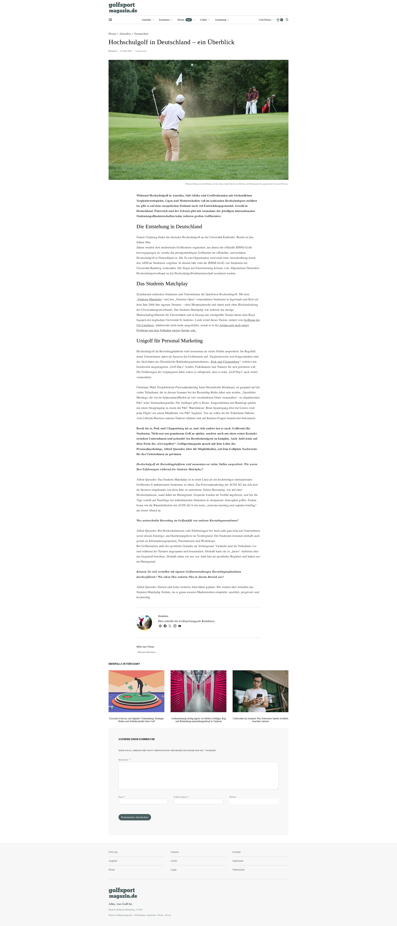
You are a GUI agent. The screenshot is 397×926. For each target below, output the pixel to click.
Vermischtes (141, 34)
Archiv (174, 860)
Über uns (113, 852)
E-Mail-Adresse (181, 796)
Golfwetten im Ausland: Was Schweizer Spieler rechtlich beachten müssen (260, 720)
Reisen (184, 19)
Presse (112, 869)
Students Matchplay (150, 299)
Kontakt (237, 852)
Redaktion (113, 50)
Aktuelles (146, 19)
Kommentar (123, 759)
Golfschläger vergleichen (145, 915)
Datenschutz (239, 869)
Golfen (203, 19)
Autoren (175, 852)
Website (232, 796)
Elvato (161, 915)
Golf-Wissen (265, 19)
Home (112, 34)
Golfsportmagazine (124, 915)
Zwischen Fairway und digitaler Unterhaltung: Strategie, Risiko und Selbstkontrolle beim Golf (136, 720)
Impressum (238, 860)
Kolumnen (164, 19)
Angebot (113, 860)
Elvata (168, 915)
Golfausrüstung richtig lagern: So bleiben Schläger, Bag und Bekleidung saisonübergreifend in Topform (198, 720)
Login (173, 869)
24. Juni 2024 (126, 50)
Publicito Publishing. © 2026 (130, 909)
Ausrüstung (220, 19)
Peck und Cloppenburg (225, 361)
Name (121, 796)
